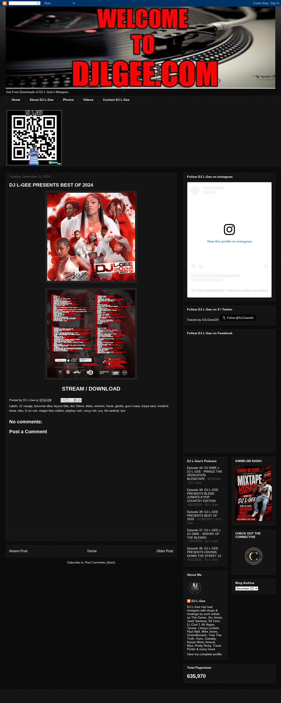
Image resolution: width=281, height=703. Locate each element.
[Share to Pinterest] (79, 400)
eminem (99, 406)
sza (100, 410)
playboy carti (74, 410)
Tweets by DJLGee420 (203, 319)
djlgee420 (216, 290)
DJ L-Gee (198, 290)
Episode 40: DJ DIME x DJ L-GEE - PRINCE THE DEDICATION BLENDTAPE (204, 473)
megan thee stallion (51, 410)
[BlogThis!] (67, 400)
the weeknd (111, 410)
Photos (68, 99)
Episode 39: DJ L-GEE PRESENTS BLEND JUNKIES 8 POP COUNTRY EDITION (202, 495)
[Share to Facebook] (75, 400)
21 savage (25, 406)
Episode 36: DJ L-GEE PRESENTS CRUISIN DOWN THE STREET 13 (204, 552)
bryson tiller (61, 406)
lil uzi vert (31, 410)
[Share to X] (71, 400)
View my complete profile (204, 654)
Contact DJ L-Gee (116, 99)
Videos (88, 99)
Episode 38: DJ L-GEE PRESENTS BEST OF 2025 (202, 515)
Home (16, 99)
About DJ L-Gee (42, 99)
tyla (123, 410)
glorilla (119, 406)
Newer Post (18, 551)
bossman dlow (43, 406)
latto (20, 410)
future (109, 406)
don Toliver (77, 406)
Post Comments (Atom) (100, 562)
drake (89, 406)
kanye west (149, 406)
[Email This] (63, 400)
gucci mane (132, 406)
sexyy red (90, 410)
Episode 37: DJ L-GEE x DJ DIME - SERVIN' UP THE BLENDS (204, 533)
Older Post (165, 551)
